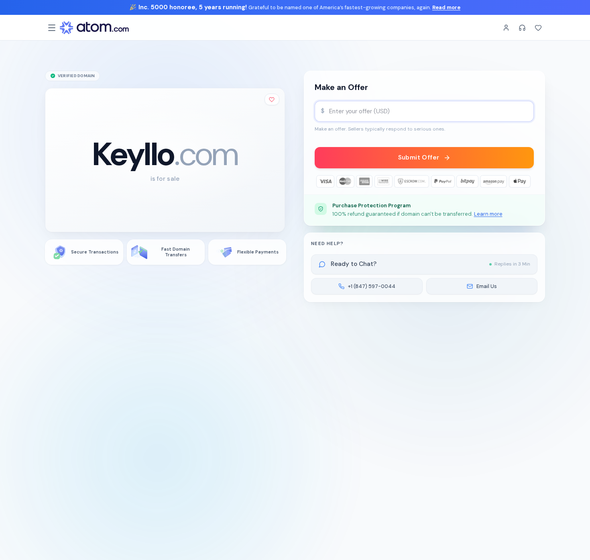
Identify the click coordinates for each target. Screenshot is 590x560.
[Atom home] (94, 27)
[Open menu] (52, 27)
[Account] (506, 27)
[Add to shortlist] (272, 99)
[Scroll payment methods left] (321, 181)
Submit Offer (418, 157)
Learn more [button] (488, 214)
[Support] (522, 27)
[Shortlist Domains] (538, 27)
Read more (446, 7)
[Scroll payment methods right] (528, 181)
